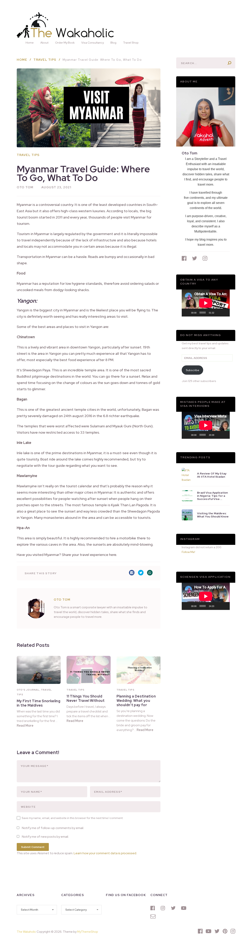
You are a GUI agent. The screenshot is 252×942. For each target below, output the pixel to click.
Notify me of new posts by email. (45, 837)
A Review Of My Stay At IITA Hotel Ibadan (212, 475)
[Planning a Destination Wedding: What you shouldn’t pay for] (138, 670)
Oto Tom (25, 187)
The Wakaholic (26, 932)
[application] (206, 302)
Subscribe (192, 370)
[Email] (153, 916)
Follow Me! (188, 552)
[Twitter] (174, 908)
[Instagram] (164, 908)
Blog (113, 42)
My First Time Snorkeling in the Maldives (38, 703)
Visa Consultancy (92, 42)
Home (30, 42)
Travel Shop (131, 42)
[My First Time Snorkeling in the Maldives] (39, 670)
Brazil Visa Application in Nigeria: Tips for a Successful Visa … (212, 495)
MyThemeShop (87, 932)
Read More (25, 726)
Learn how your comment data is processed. (105, 853)
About (44, 42)
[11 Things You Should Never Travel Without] (88, 670)
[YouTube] (184, 908)
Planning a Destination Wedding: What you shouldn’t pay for (136, 700)
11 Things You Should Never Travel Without (86, 698)
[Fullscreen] (225, 313)
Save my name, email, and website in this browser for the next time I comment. (72, 818)
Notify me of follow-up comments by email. (53, 828)
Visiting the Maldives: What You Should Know (213, 515)
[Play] (187, 313)
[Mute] (218, 313)
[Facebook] (153, 908)
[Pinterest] (225, 931)
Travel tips (28, 155)
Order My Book (65, 42)
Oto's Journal (28, 689)
